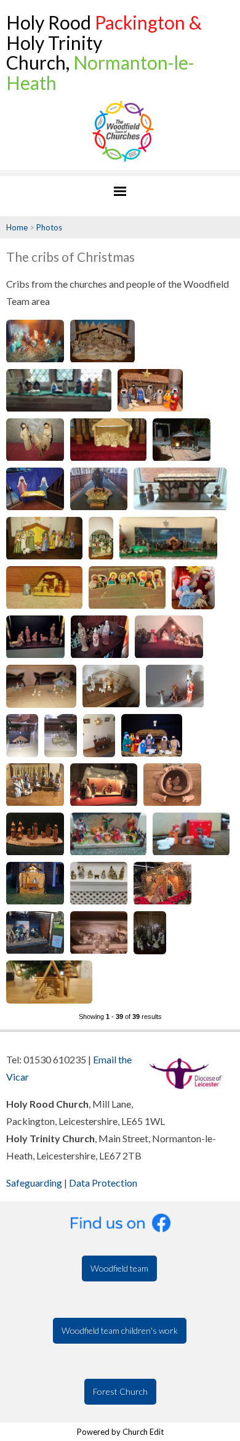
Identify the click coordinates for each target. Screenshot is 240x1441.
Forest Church (120, 1391)
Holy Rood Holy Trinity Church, (104, 52)
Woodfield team (119, 1268)
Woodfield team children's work (120, 1330)
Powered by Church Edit (120, 1432)
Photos (49, 227)
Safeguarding (34, 1182)
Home (17, 227)
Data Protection (103, 1182)
